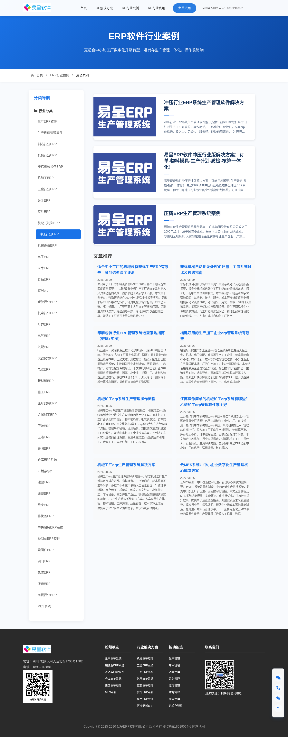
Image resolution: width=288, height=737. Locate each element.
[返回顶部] (278, 708)
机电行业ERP (47, 313)
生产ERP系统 (113, 658)
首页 (84, 8)
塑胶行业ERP (47, 302)
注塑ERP (44, 482)
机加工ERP (46, 178)
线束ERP (44, 505)
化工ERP (44, 392)
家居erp (43, 290)
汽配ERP (44, 347)
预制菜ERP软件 (49, 538)
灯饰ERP (44, 324)
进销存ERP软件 (114, 672)
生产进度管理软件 (50, 132)
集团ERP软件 (113, 685)
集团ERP (44, 448)
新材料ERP (46, 380)
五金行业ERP (47, 189)
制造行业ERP (47, 144)
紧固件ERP (46, 550)
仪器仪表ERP (47, 358)
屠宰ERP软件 (145, 699)
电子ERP (44, 257)
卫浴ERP (44, 437)
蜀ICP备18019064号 (177, 726)
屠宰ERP (44, 268)
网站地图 (198, 726)
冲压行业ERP (49, 234)
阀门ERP (44, 561)
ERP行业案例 (129, 8)
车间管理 (174, 665)
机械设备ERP (47, 245)
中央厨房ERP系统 (50, 527)
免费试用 (184, 8)
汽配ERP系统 (145, 678)
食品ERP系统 (145, 692)
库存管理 (174, 685)
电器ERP (44, 369)
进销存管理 (176, 705)
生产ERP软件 (47, 121)
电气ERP (44, 335)
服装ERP (44, 426)
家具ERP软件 (145, 685)
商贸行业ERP (47, 595)
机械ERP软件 (145, 658)
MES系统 (44, 606)
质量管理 (174, 699)
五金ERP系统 (145, 665)
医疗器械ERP (47, 403)
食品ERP (44, 279)
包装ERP (44, 572)
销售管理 (174, 672)
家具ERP (44, 211)
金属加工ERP (47, 414)
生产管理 (174, 658)
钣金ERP (44, 200)
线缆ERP (44, 493)
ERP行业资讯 (155, 8)
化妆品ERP (46, 516)
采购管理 (174, 678)
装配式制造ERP (49, 223)
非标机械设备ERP (50, 166)
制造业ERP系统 (114, 665)
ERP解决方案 (103, 8)
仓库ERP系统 (47, 459)
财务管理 (174, 692)
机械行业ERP (47, 155)
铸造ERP (44, 583)
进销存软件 (45, 471)
